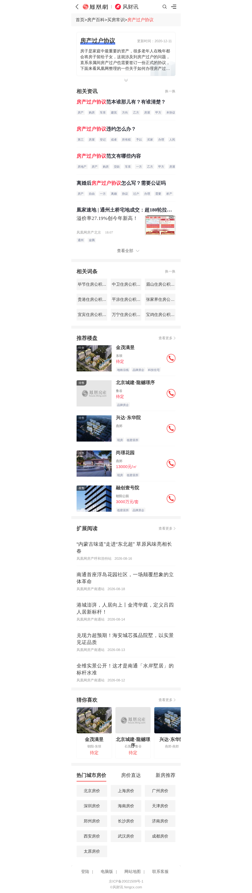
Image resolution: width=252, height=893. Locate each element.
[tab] (91, 777)
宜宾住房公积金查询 (95, 314)
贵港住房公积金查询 (95, 299)
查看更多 (166, 338)
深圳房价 (92, 806)
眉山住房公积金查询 (164, 284)
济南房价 (160, 821)
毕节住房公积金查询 (95, 284)
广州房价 (160, 791)
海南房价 (126, 806)
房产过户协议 (140, 19)
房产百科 (96, 19)
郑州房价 (92, 821)
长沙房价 (126, 821)
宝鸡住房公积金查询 (164, 314)
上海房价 (126, 791)
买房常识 (116, 19)
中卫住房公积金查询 (130, 284)
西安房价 (92, 836)
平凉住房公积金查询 (130, 299)
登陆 (85, 871)
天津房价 (160, 806)
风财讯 (130, 7)
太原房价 (92, 851)
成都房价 (160, 836)
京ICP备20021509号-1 (126, 881)
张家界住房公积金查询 (166, 299)
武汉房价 (126, 836)
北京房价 (92, 791)
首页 (80, 19)
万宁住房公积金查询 (130, 314)
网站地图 (132, 871)
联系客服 (160, 871)
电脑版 (107, 871)
